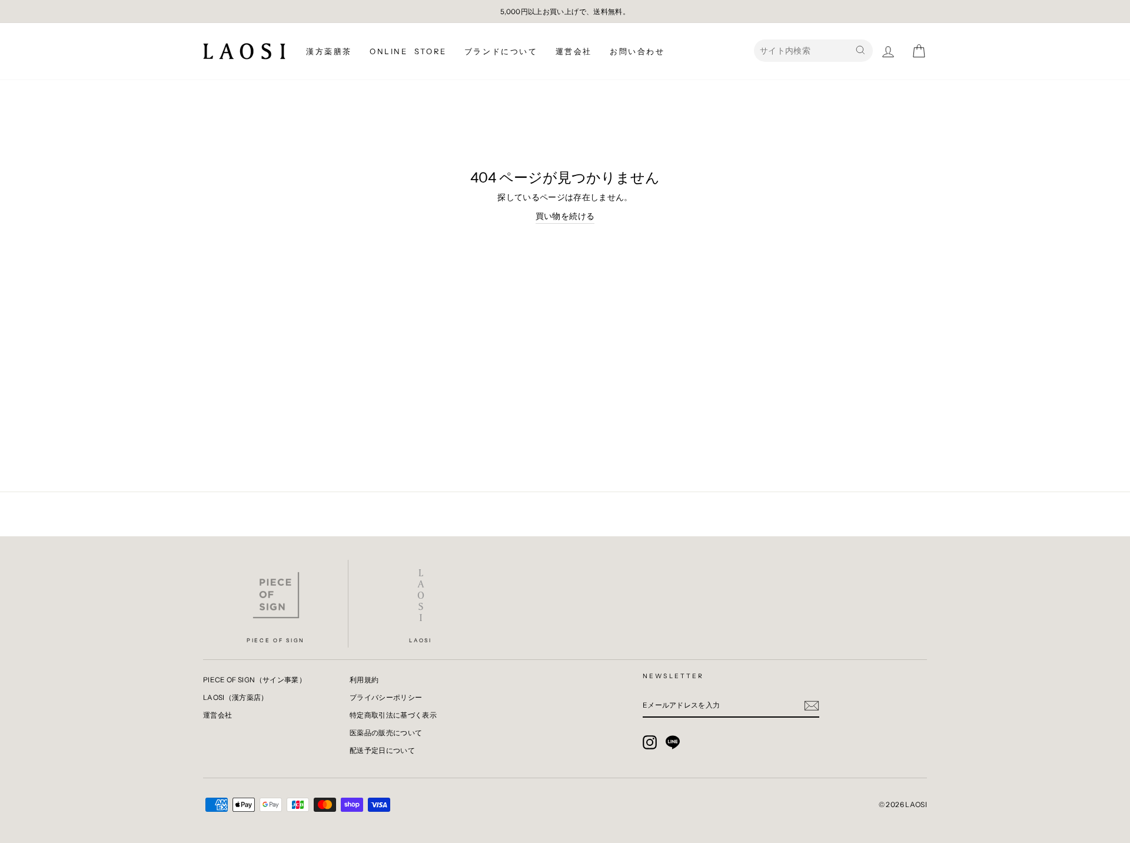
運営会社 (574, 51)
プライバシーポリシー (386, 697)
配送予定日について (382, 750)
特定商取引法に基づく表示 (393, 715)
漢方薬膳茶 (329, 51)
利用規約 (364, 679)
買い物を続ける (565, 216)
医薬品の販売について (386, 732)
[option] (565, 11)
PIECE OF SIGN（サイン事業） (254, 679)
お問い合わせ (637, 51)
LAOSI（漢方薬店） (235, 697)
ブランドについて (501, 51)
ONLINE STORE (408, 51)
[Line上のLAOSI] (673, 742)
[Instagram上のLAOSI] (650, 742)
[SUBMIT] (811, 705)
